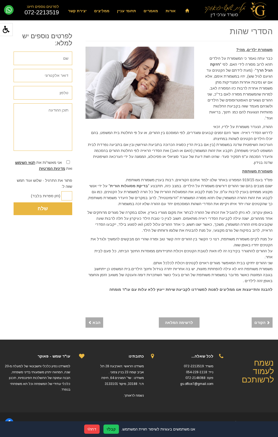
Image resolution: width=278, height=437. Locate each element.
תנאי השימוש (25, 162)
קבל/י (111, 429)
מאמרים (151, 11)
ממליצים (101, 11)
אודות (171, 11)
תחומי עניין (126, 11)
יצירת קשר (77, 11)
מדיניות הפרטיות (52, 168)
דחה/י (91, 429)
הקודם (260, 322)
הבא (95, 322)
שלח (42, 208)
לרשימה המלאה (179, 322)
